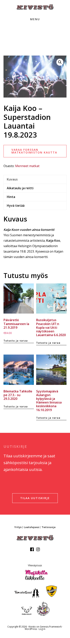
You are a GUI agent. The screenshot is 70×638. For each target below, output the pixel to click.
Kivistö (35, 7)
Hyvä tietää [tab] (15, 205)
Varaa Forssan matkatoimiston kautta (34, 151)
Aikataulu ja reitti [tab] (20, 188)
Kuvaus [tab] (12, 179)
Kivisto (32, 626)
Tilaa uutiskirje (35, 498)
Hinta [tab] (11, 197)
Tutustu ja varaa (16, 340)
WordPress (31, 629)
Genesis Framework (51, 626)
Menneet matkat (27, 166)
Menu (35, 19)
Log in (42, 629)
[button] (59, 62)
